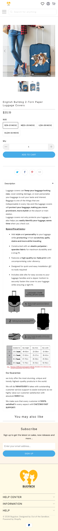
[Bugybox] (8, 3)
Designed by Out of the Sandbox (34, 516)
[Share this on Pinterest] (32, 172)
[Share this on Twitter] (17, 172)
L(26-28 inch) (45, 125)
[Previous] (5, 51)
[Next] (53, 51)
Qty (4, 141)
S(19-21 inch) (10, 125)
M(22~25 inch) (27, 125)
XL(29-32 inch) (11, 133)
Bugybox (14, 516)
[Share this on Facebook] (25, 172)
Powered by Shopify (12, 519)
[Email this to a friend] (40, 172)
